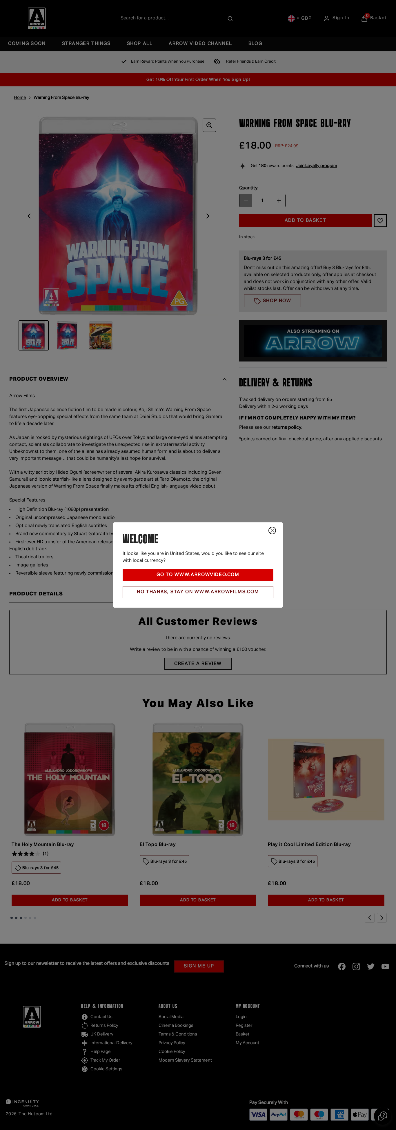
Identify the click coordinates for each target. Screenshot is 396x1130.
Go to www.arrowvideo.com (198, 575)
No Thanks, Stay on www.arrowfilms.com (198, 592)
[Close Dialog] (272, 530)
